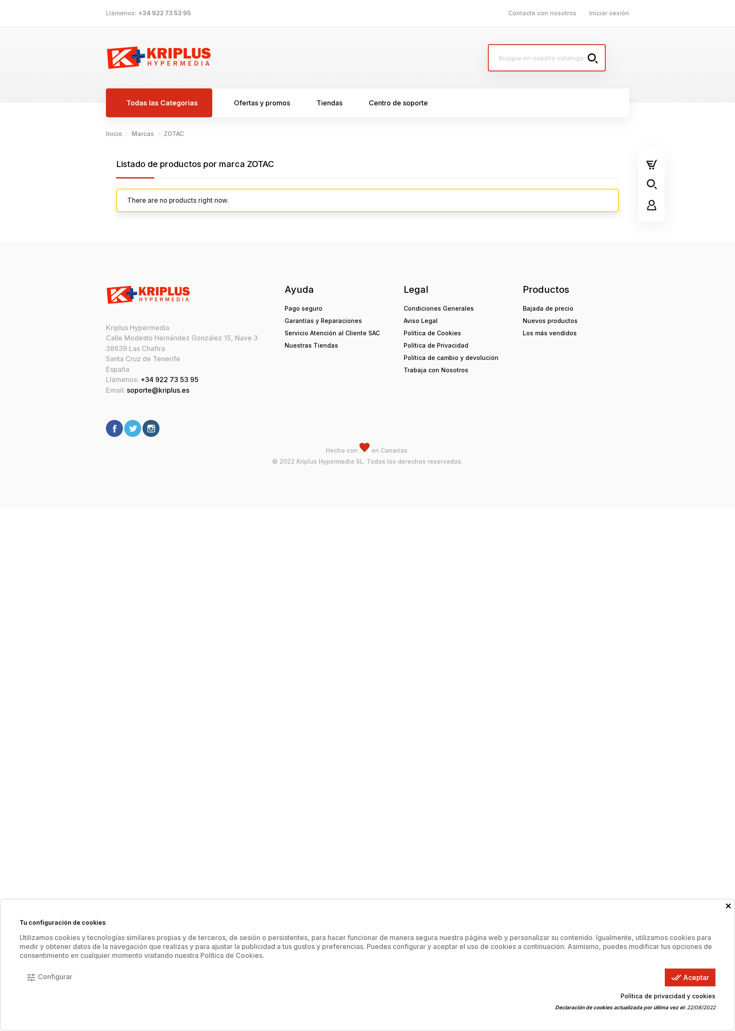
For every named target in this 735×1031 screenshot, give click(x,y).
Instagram (151, 428)
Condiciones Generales (439, 308)
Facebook (114, 428)
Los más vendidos (550, 333)
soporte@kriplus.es (158, 390)
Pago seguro (303, 308)
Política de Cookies (432, 333)
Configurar (49, 977)
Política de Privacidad (436, 345)
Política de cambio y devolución (451, 357)
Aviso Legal (421, 320)
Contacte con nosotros (542, 13)
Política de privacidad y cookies (668, 996)
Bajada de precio (548, 308)
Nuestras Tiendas (311, 345)
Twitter (132, 428)
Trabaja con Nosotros (436, 370)
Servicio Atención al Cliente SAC (332, 333)
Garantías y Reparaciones (323, 320)
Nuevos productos (550, 320)
